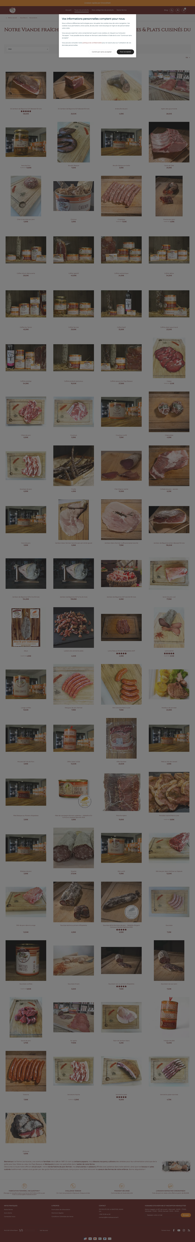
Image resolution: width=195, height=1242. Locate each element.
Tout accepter (125, 52)
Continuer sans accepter (102, 52)
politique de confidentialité (92, 43)
